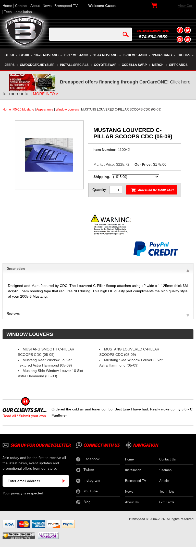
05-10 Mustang (24, 109)
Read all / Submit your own (24, 416)
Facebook (91, 459)
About (35, 6)
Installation (23, 12)
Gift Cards (166, 502)
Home (7, 6)
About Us (132, 502)
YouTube (90, 491)
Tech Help (166, 491)
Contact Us (167, 459)
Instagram (91, 480)
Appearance (44, 109)
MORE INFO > (45, 94)
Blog (87, 502)
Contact (21, 6)
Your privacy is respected (23, 493)
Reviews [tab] (13, 313)
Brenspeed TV (66, 6)
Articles (164, 481)
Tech (8, 12)
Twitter (88, 470)
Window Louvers (67, 109)
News (47, 6)
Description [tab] (16, 269)
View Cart (185, 5)
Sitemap (165, 470)
